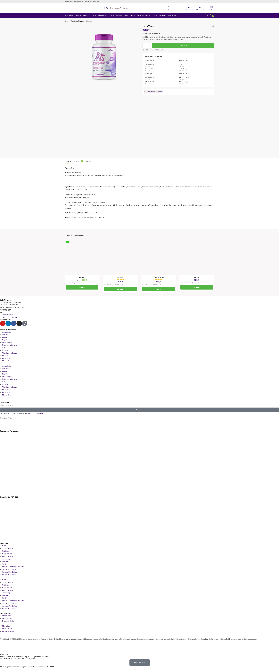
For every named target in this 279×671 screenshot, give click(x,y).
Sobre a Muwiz (7, 548)
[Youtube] (2, 323)
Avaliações (77, 161)
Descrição (88, 161)
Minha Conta (200, 10)
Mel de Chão (6, 361)
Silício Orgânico (158, 277)
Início (66, 21)
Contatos (5, 561)
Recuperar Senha (8, 621)
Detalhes (68, 161)
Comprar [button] (82, 287)
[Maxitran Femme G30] (213, 26)
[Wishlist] (98, 243)
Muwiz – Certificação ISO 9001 (13, 567)
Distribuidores (69, 1)
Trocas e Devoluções (9, 572)
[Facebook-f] (13, 323)
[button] (209, 15)
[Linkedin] (8, 323)
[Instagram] (19, 323)
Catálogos (96, 1)
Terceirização (88, 1)
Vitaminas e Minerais (77, 21)
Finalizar (211, 10)
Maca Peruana (7, 342)
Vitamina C (82, 277)
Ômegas (5, 350)
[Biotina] (196, 257)
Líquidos (5, 340)
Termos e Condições (9, 569)
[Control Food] (211, 26)
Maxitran (120, 277)
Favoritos (189, 10)
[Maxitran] (120, 257)
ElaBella (5, 356)
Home (4, 546)
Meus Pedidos (7, 618)
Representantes (78, 1)
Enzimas (5, 337)
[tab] (68, 161)
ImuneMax (6, 358)
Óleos (4, 348)
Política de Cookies (9, 575)
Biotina (196, 277)
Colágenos (6, 335)
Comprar (183, 45)
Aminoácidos (6, 332)
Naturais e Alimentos (9, 345)
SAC (4, 564)
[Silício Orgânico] (158, 257)
